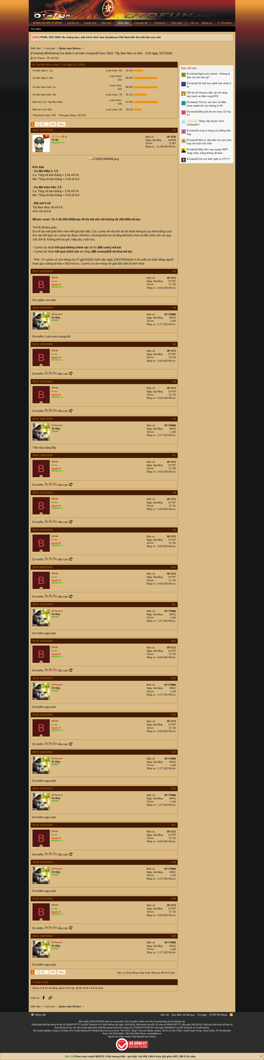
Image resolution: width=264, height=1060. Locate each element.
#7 (174, 455)
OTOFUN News (218, 1014)
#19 (174, 898)
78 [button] (114, 94)
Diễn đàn (123, 22)
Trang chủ (90, 22)
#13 (174, 678)
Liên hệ (164, 1014)
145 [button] (116, 102)
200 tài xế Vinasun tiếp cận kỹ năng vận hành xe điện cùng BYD (207, 94)
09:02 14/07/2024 (43, 307)
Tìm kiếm (36, 28)
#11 (174, 604)
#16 (174, 788)
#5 (174, 381)
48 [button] (114, 109)
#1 (174, 130)
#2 (174, 271)
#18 (174, 862)
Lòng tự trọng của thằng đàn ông (209, 132)
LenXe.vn (73, 22)
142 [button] (116, 78)
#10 (174, 567)
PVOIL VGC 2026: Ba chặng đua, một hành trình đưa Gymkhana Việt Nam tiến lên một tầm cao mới (100, 37)
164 (53, 124)
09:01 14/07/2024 (43, 271)
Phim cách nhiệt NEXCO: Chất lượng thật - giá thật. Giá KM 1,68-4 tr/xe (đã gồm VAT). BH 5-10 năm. (135, 1056)
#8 (174, 492)
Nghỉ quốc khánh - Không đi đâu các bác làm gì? (208, 75)
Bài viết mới (189, 68)
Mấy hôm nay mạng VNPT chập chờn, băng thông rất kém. (207, 151)
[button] (113, 23)
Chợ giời (176, 22)
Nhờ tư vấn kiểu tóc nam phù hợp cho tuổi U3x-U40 (209, 142)
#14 (174, 714)
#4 (174, 344)
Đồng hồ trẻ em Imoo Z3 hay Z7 (209, 113)
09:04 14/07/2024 (43, 788)
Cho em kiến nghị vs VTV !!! (208, 158)
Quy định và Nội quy (183, 1014)
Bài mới (106, 22)
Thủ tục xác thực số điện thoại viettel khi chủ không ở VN (206, 104)
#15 (174, 752)
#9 (174, 529)
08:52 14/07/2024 (43, 130)
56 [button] (114, 70)
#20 (174, 936)
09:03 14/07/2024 (43, 529)
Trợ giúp (202, 1014)
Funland (159, 22)
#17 (174, 824)
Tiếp (60, 124)
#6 (174, 418)
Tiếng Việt (40, 1014)
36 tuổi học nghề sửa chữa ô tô (209, 85)
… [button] (46, 124)
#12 (174, 640)
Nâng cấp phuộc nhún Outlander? (205, 123)
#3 (174, 307)
